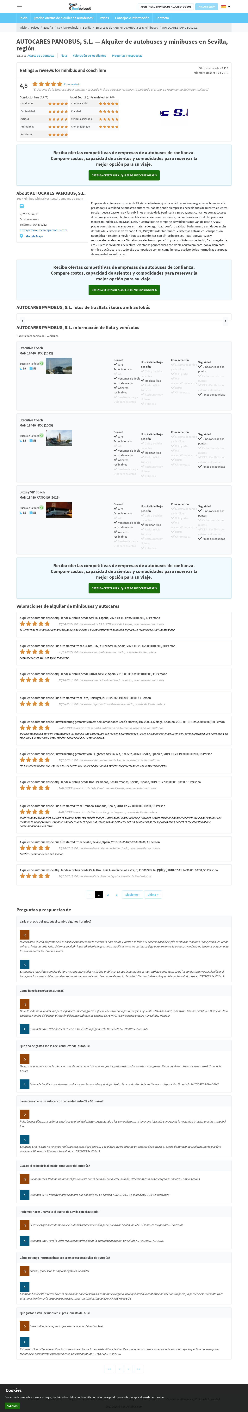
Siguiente (131, 894)
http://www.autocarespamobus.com (43, 230)
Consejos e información (132, 18)
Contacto (162, 18)
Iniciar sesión (206, 6)
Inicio (24, 18)
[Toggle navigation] (19, 6)
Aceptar (12, 1405)
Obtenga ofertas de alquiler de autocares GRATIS (124, 175)
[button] (22, 321)
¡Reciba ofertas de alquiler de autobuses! (64, 18)
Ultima (151, 894)
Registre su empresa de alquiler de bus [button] (165, 6)
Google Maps (34, 236)
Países (104, 18)
